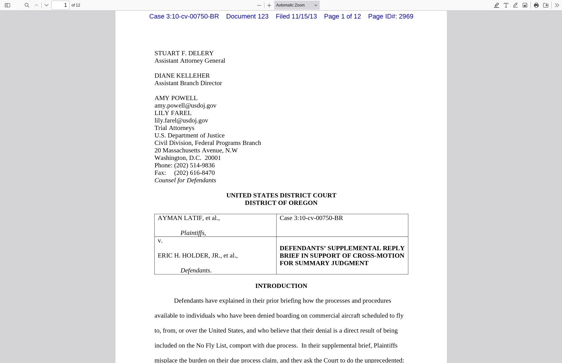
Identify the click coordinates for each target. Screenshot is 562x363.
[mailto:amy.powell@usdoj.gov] (185, 105)
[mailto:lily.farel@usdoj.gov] (181, 120)
